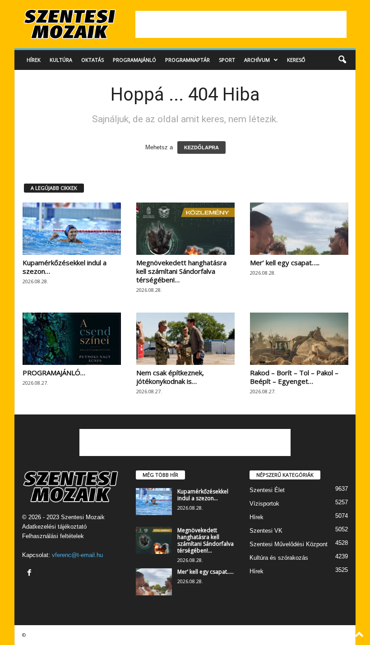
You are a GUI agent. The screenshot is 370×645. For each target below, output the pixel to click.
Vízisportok (264, 503)
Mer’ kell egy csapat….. (284, 262)
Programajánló (134, 59)
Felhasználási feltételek (53, 536)
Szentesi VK (266, 530)
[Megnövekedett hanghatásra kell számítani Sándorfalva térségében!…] (185, 229)
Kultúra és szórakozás (279, 557)
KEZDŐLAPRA (201, 147)
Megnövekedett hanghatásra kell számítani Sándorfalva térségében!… (181, 271)
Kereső (296, 59)
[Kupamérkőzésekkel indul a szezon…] (72, 229)
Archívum (257, 59)
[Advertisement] (241, 24)
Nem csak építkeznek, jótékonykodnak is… (170, 377)
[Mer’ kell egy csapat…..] (299, 229)
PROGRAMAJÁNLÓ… (54, 372)
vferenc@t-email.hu (77, 555)
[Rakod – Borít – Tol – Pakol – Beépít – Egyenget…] (299, 339)
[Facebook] (30, 573)
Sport (227, 59)
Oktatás (92, 59)
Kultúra (61, 59)
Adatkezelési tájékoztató (54, 526)
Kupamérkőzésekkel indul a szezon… (64, 267)
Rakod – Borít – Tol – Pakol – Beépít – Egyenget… (294, 377)
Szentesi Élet (267, 490)
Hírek (34, 59)
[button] (342, 60)
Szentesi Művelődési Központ (289, 544)
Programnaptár (187, 59)
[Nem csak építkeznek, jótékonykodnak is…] (185, 339)
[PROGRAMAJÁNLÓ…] (72, 339)
